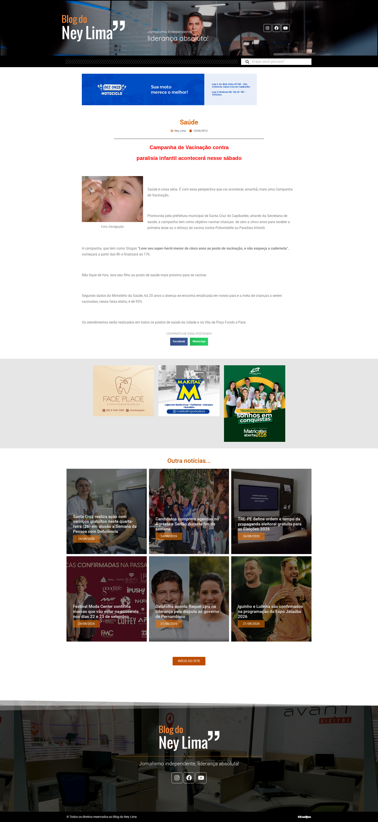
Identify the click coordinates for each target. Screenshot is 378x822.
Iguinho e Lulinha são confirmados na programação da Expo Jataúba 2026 (270, 611)
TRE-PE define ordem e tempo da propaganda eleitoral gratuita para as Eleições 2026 (269, 524)
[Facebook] (276, 28)
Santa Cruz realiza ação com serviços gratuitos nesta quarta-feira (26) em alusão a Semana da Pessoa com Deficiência (104, 524)
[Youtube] (285, 28)
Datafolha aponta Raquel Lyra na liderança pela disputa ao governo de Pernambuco (187, 611)
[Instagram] (267, 28)
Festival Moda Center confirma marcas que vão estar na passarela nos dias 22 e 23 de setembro (105, 611)
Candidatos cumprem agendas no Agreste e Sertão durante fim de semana (187, 524)
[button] (179, 342)
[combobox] (276, 61)
